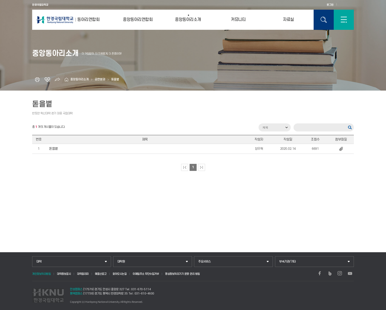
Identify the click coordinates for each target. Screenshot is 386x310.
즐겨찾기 (47, 79)
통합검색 (324, 20)
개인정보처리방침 (41, 273)
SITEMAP (344, 20)
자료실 (288, 19)
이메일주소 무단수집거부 (146, 273)
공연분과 (100, 79)
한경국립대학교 (40, 4)
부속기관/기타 (287, 261)
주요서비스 (204, 261)
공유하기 (57, 79)
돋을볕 (115, 79)
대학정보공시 (64, 273)
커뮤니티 (238, 19)
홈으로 (66, 79)
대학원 (121, 261)
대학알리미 (83, 273)
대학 (38, 261)
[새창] (320, 273)
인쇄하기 (37, 79)
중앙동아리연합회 (138, 19)
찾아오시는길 (119, 273)
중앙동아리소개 (188, 19)
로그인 (330, 4)
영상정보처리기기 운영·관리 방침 (182, 273)
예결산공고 (101, 273)
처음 (184, 167)
